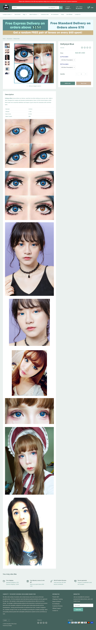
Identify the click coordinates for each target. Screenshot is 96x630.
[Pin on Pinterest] (85, 48)
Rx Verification (56, 603)
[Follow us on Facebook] (38, 623)
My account (79, 8)
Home (4, 38)
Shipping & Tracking (57, 599)
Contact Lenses (7, 14)
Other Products (33, 14)
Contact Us (77, 14)
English (5, 620)
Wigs (24, 14)
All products (9, 38)
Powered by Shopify (7, 625)
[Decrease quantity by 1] (76, 73)
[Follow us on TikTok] (46, 623)
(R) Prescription (64, 64)
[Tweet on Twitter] (87, 48)
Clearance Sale (45, 14)
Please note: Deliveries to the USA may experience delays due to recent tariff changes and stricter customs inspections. (48, 1)
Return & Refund (56, 601)
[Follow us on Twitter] (41, 623)
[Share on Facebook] (82, 48)
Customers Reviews (57, 606)
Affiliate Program (56, 608)
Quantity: (62, 74)
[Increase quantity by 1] (85, 73)
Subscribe (78, 609)
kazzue (62, 47)
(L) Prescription (64, 56)
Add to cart (67, 83)
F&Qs (62, 14)
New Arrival (17, 14)
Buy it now (83, 83)
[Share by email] (90, 48)
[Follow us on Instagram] (44, 623)
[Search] (61, 7)
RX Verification (55, 14)
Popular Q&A (55, 596)
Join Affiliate (69, 14)
